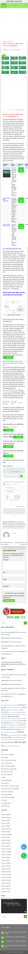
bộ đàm (15, 705)
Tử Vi (2, 800)
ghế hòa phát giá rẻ (18, 714)
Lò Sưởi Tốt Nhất (5, 774)
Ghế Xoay (24, 714)
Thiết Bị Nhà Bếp (5, 794)
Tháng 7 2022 (4, 826)
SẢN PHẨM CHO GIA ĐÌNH (8, 788)
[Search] (26, 5)
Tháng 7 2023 (4, 823)
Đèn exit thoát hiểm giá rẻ (17, 737)
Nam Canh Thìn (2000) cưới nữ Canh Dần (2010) (15, 932)
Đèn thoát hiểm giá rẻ (8, 742)
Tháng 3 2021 (4, 840)
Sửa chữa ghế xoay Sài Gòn (21, 727)
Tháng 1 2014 (4, 886)
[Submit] (25, 623)
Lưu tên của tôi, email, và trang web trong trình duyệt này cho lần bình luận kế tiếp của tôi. (13, 595)
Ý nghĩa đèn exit (21, 527)
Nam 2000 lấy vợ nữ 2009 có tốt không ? (15, 937)
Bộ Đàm (3, 757)
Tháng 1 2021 (4, 846)
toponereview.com (4, 732)
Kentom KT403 (11, 720)
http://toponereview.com (7, 718)
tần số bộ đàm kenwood (12, 732)
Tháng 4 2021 (4, 837)
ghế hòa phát (12, 714)
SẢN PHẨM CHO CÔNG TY (8, 786)
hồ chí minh (21, 718)
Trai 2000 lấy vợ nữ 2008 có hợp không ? (15, 941)
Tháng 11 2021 (5, 829)
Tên (4, 572)
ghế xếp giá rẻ (4, 716)
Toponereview (7, 392)
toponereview (22, 729)
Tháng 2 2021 (4, 843)
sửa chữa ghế (16, 725)
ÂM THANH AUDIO (6, 754)
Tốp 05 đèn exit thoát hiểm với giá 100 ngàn (13, 633)
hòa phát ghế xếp (16, 718)
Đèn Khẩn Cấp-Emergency (8, 769)
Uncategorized (5, 803)
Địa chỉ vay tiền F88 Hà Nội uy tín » (10, 651)
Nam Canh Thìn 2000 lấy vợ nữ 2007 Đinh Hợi (15, 946)
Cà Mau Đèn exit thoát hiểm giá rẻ (15, 707)
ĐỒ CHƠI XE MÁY (6, 771)
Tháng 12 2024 (5, 817)
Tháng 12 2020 (5, 849)
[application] (14, 906)
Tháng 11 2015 (5, 880)
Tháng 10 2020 (5, 854)
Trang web (6, 586)
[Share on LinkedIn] (15, 519)
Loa (2, 777)
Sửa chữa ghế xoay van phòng (10, 729)
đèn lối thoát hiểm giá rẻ (15, 746)
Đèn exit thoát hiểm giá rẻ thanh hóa (15, 524)
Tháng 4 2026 (4, 814)
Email (5, 579)
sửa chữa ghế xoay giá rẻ (11, 727)
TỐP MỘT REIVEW (6, 797)
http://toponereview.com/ (10, 390)
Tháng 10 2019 (5, 874)
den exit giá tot (7, 710)
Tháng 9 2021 (4, 831)
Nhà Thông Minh (5, 780)
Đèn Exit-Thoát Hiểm (8, 41)
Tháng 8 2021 (4, 834)
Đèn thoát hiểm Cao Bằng (19, 739)
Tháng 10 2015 (5, 883)
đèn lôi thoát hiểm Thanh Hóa (13, 526)
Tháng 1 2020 (4, 866)
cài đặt (8, 707)
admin (18, 49)
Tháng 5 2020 (4, 863)
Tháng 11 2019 (5, 871)
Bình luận (6, 559)
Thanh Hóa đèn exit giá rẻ (12, 527)
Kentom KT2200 (17, 720)
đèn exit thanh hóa (9, 523)
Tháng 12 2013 (5, 888)
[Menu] (16, 5)
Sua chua (12, 722)
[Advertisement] (14, 22)
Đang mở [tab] (10, 487)
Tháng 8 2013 (4, 891)
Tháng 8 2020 (4, 857)
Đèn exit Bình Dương (11, 735)
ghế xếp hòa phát (13, 716)
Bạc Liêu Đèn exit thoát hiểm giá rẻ (7, 705)
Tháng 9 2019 (4, 877)
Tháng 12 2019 (5, 868)
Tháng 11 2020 (5, 851)
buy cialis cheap (5, 632)
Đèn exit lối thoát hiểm (19, 735)
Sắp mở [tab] (10, 491)
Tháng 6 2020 (4, 860)
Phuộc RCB (4, 783)
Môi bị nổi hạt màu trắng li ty (15, 638)
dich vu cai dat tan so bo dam (13, 712)
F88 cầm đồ (7, 714)
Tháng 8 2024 (4, 820)
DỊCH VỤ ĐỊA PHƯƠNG (7, 760)
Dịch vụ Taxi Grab (5, 763)
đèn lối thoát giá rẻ (6, 746)
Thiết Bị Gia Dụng (5, 791)
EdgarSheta (4, 645)
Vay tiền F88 (4, 806)
